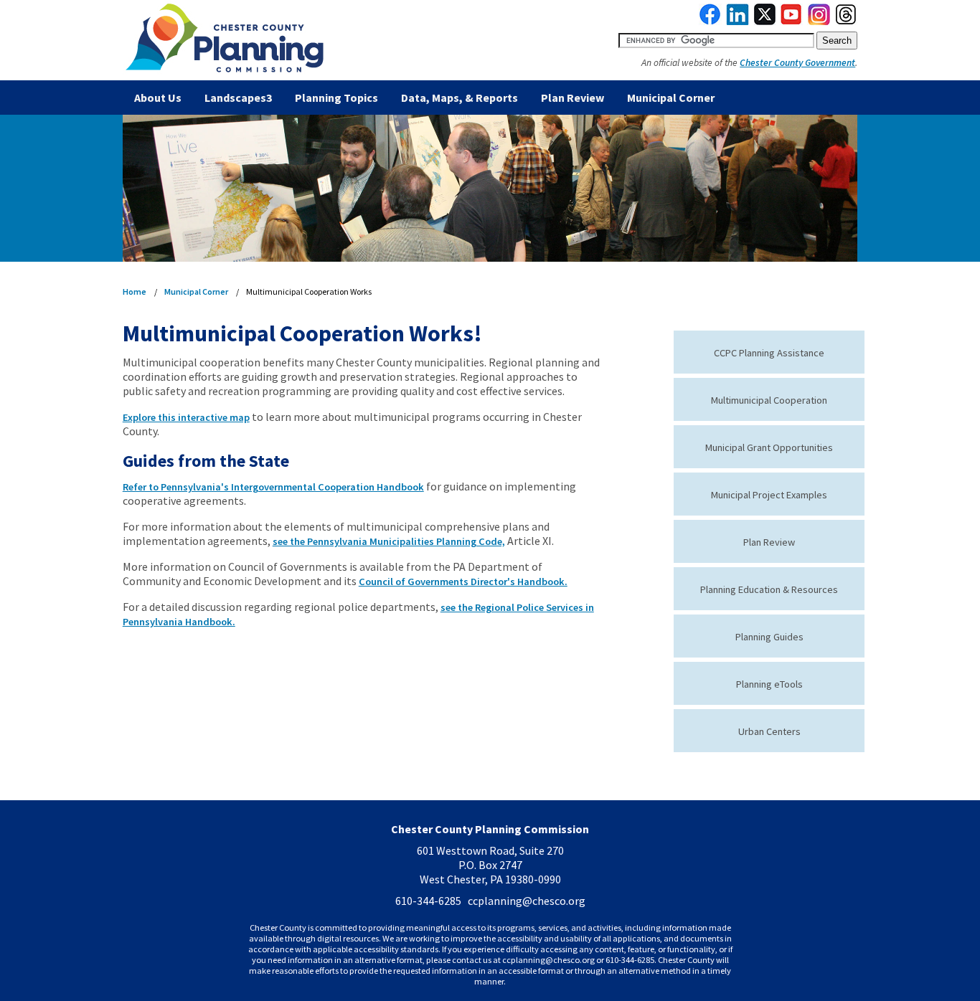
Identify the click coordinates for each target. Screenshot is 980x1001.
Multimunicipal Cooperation (769, 400)
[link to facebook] (710, 21)
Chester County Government (797, 63)
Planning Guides (769, 636)
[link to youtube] (791, 21)
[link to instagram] (819, 21)
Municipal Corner (671, 97)
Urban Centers (769, 731)
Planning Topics (336, 97)
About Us (158, 97)
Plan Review (572, 97)
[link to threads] (846, 21)
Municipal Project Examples (769, 494)
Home (134, 291)
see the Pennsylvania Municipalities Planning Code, (389, 541)
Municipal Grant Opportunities (769, 447)
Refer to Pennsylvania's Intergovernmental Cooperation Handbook (273, 486)
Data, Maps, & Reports (459, 97)
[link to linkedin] (738, 21)
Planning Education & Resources (769, 589)
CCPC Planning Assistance (769, 352)
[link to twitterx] (765, 21)
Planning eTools (769, 684)
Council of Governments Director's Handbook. (463, 581)
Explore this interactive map (186, 417)
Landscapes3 (238, 97)
